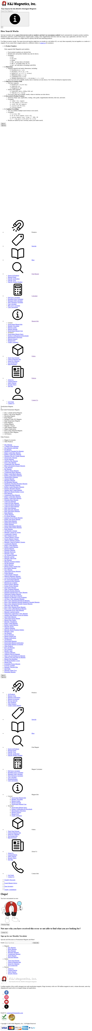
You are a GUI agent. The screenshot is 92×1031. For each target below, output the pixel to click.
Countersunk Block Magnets (12, 472)
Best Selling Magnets (10, 568)
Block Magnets (12, 949)
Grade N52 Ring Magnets (11, 506)
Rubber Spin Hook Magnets (12, 519)
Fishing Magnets (9, 524)
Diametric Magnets (9, 550)
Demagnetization (13, 779)
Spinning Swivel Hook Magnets (13, 518)
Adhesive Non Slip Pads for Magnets (14, 657)
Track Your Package (13, 358)
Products (34, 232)
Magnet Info (35, 321)
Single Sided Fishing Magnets (12, 526)
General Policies (12, 381)
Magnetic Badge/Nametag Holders (14, 630)
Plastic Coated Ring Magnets (12, 496)
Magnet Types (12, 696)
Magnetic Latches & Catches (12, 532)
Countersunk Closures (10, 534)
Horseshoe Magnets (10, 672)
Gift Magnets (8, 639)
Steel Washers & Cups (10, 535)
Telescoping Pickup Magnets (12, 571)
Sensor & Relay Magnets (11, 584)
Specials (34, 246)
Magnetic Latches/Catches (11, 612)
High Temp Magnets (10, 508)
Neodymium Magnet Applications (14, 643)
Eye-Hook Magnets (9, 516)
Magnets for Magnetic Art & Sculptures (15, 597)
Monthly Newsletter (13, 326)
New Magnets (8, 570)
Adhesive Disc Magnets (11, 461)
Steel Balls (7, 669)
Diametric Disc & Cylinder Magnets (14, 456)
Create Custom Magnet (14, 705)
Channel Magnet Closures (11, 537)
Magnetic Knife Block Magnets (13, 596)
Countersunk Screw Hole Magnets (14, 610)
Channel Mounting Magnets (12, 485)
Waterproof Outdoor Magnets (12, 594)
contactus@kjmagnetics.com (15, 1013)
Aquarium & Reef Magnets (12, 581)
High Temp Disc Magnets (11, 509)
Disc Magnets (8, 445)
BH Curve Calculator (14, 305)
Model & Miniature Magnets (12, 576)
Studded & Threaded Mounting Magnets (15, 483)
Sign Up (3, 125)
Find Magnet (35, 274)
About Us (10, 380)
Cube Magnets (8, 467)
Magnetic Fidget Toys (10, 670)
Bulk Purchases (12, 364)
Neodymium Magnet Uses (15, 331)
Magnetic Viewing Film (11, 667)
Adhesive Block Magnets (11, 470)
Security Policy (12, 384)
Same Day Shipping (13, 361)
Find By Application (13, 279)
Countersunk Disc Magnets (12, 464)
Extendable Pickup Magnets (12, 664)
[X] (6, 1008)
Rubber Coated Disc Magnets (12, 454)
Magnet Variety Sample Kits (12, 566)
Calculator (34, 296)
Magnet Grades (12, 327)
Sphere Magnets (8, 565)
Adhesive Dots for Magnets (12, 654)
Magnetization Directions (15, 337)
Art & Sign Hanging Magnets (12, 578)
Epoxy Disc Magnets (10, 462)
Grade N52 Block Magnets (12, 505)
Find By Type (12, 280)
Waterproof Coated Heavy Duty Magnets (16, 613)
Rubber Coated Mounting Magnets (14, 487)
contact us (43, 43)
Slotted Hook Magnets (10, 522)
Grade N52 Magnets (10, 501)
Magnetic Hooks (9, 626)
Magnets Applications (14, 697)
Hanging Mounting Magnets (12, 488)
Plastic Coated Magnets (11, 545)
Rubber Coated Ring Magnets (12, 498)
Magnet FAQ (11, 340)
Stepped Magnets (9, 548)
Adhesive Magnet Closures (12, 540)
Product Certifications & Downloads (18, 336)
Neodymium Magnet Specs (15, 334)
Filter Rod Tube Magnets (11, 605)
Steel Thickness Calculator (15, 302)
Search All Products (13, 275)
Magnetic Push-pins (10, 552)
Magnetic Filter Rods (10, 558)
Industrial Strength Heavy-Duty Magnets (15, 592)
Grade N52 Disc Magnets (11, 503)
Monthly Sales (8, 651)
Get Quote (11, 402)
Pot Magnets (7, 449)
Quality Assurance (13, 342)
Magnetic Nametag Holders (12, 561)
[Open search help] (15, 19)
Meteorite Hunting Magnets (12, 591)
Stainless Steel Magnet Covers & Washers (16, 615)
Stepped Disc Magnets (10, 457)
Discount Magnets (13, 957)
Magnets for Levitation (10, 583)
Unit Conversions (13, 307)
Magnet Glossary (13, 339)
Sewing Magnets (9, 459)
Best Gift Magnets (9, 647)
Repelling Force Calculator (15, 299)
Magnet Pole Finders (10, 620)
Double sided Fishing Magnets (13, 527)
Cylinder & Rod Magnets (11, 446)
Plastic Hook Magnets (10, 521)
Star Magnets (8, 560)
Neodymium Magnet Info (15, 324)
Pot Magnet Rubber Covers (12, 660)
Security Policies (12, 973)
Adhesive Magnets (9, 628)
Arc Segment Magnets (10, 555)
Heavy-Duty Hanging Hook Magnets (15, 607)
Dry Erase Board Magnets (11, 579)
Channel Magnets (9, 479)
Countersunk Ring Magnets (12, 495)
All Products (11, 694)
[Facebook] (6, 994)
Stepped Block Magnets (11, 477)
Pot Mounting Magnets (10, 482)
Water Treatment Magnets (11, 589)
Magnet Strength (12, 329)
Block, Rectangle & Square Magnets (14, 466)
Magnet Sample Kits (10, 636)
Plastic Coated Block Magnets (12, 474)
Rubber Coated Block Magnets (13, 475)
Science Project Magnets (11, 586)
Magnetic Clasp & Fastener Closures (14, 542)
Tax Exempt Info (13, 362)
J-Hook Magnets (9, 514)
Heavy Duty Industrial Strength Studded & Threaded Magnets (22, 602)
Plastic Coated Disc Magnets (12, 453)
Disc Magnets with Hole (11, 448)
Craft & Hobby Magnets (11, 574)
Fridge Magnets (8, 573)
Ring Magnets (8, 493)
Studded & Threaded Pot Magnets (14, 451)
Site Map (10, 386)
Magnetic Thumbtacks (10, 621)
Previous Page (5, 924)
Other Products (8, 646)
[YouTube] (6, 1003)
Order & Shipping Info (14, 359)
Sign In (3, 123)
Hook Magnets (8, 513)
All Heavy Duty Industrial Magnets (14, 599)
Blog (33, 260)
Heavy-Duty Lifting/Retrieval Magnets (15, 608)
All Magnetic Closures (10, 531)
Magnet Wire (8, 662)
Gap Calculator (12, 304)
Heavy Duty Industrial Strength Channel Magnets (18, 604)
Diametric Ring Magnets (11, 500)
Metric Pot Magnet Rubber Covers (14, 492)
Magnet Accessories (13, 699)
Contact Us (35, 400)
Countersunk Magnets (10, 544)
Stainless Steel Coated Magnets (13, 490)
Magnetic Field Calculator (15, 301)
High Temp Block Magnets (12, 511)
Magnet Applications (10, 638)
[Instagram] (6, 999)
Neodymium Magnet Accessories (13, 644)
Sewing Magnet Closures (11, 539)
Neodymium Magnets (10, 641)
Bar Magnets (8, 469)
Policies (34, 378)
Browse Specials (12, 700)
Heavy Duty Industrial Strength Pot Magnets (17, 600)
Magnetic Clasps (9, 553)
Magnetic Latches (9, 557)
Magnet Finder (12, 277)
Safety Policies (12, 383)
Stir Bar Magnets (9, 563)
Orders (33, 356)
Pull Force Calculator (14, 297)
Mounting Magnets (9, 480)
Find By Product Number (15, 282)
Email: (2, 943)
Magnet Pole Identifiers (11, 659)
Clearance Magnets (9, 652)
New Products (8, 649)
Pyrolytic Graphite (9, 665)
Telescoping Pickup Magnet (12, 618)
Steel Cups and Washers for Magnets (14, 656)
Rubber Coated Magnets (11, 547)
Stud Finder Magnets (10, 587)
